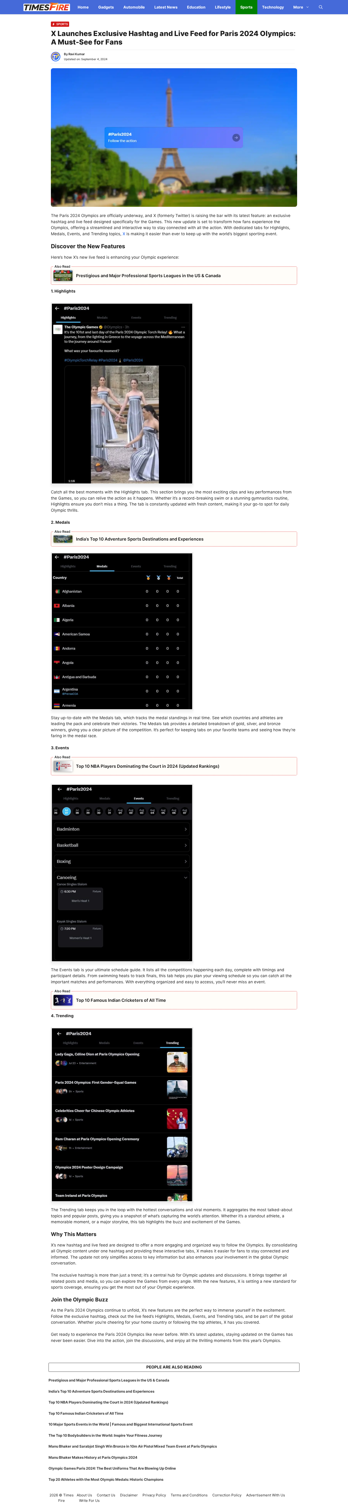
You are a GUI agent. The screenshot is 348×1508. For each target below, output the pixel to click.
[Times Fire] (46, 7)
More (298, 7)
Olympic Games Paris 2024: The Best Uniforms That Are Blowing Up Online (112, 1468)
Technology (273, 7)
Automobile (134, 7)
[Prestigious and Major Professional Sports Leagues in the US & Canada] (63, 275)
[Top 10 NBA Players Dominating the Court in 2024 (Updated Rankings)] (63, 766)
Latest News (166, 7)
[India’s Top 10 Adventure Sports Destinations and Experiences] (63, 538)
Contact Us (106, 1495)
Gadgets (106, 7)
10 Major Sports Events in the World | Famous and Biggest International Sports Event (121, 1424)
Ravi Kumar (76, 54)
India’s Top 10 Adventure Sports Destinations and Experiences (140, 539)
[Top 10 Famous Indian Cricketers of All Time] (63, 1000)
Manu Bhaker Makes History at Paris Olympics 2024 (93, 1457)
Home (83, 7)
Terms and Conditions (189, 1495)
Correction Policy (226, 1495)
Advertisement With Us (265, 1495)
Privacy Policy (154, 1495)
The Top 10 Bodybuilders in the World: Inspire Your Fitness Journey (105, 1435)
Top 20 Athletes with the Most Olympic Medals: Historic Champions (106, 1479)
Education (196, 7)
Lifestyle (223, 7)
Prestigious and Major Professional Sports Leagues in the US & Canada (148, 275)
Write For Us (89, 1500)
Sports (246, 7)
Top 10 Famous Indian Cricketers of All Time (121, 1000)
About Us (84, 1495)
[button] (320, 7)
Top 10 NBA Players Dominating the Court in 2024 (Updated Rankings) (147, 766)
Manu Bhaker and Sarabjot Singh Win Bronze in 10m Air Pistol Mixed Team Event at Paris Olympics (133, 1446)
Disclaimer (129, 1495)
